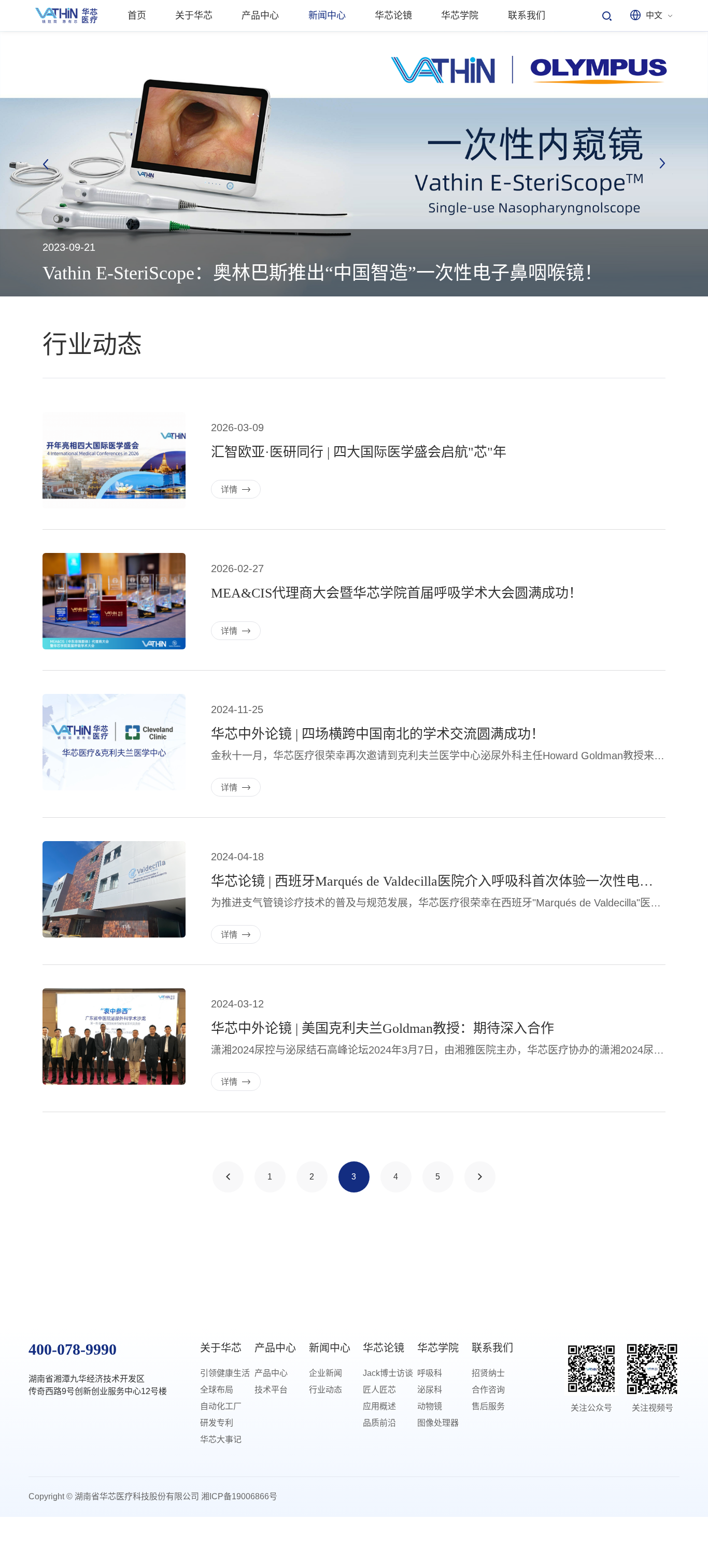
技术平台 (271, 1389)
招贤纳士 (488, 1373)
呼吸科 (429, 1373)
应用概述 (379, 1406)
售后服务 (488, 1406)
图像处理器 (438, 1422)
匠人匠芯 (379, 1389)
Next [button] (662, 163)
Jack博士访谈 (388, 1373)
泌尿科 (429, 1389)
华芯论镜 (383, 1348)
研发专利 (216, 1422)
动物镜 (429, 1406)
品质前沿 (379, 1422)
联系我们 (492, 1348)
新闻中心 (329, 1348)
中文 (654, 15)
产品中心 (275, 1348)
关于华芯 (221, 1348)
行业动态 (325, 1389)
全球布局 (216, 1389)
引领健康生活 (225, 1373)
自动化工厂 (221, 1406)
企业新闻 (325, 1373)
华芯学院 (438, 1348)
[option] (354, 163)
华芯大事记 (221, 1439)
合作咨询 (488, 1389)
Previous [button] (45, 163)
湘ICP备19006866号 (239, 1496)
